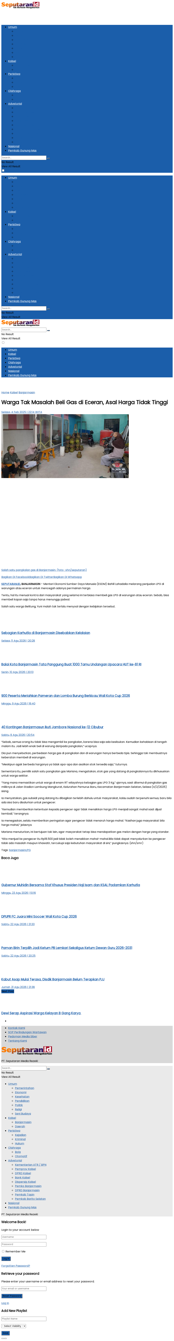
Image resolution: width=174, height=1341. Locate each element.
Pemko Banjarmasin (28, 129)
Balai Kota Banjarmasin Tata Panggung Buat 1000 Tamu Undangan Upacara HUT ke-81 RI (71, 664)
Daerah (20, 70)
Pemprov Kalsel (25, 112)
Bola (18, 95)
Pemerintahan (24, 31)
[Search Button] (48, 158)
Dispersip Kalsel (25, 125)
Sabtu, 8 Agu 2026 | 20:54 (17, 735)
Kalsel (12, 61)
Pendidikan (22, 44)
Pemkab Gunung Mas (22, 150)
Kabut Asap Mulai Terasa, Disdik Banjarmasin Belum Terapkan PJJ (53, 979)
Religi (18, 53)
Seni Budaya (23, 57)
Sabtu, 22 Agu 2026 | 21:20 (18, 924)
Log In (5, 1303)
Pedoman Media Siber (22, 1036)
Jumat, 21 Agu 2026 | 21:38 (18, 987)
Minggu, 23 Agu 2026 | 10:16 (18, 893)
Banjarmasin (23, 65)
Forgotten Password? (15, 1266)
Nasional (13, 146)
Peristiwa (14, 74)
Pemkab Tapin (24, 138)
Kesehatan (22, 40)
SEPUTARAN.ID (10, 584)
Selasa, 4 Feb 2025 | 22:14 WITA (21, 412)
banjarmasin (17, 850)
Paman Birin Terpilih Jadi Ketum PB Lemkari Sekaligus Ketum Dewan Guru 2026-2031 (66, 948)
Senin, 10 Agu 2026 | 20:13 (17, 672)
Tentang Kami (17, 1041)
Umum (12, 27)
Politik (19, 48)
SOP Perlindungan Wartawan (27, 1032)
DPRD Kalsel (23, 116)
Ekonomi (20, 35)
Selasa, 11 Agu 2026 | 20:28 (18, 641)
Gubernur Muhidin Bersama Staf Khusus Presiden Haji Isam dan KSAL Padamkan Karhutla (70, 885)
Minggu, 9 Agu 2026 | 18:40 (18, 704)
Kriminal (20, 82)
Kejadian (20, 78)
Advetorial (15, 104)
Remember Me (15, 1251)
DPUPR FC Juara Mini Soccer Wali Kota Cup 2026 (39, 916)
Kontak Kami (16, 1028)
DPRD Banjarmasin (27, 133)
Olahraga (14, 91)
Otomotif (21, 99)
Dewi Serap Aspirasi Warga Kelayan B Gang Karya (41, 1013)
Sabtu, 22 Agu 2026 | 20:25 (18, 956)
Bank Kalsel (22, 121)
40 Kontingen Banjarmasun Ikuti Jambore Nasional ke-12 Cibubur (52, 727)
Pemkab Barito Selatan (30, 142)
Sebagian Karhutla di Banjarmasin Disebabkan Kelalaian (45, 633)
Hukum (19, 87)
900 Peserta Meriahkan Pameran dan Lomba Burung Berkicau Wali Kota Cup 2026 (65, 695)
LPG (28, 850)
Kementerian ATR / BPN (30, 108)
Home (5, 392)
